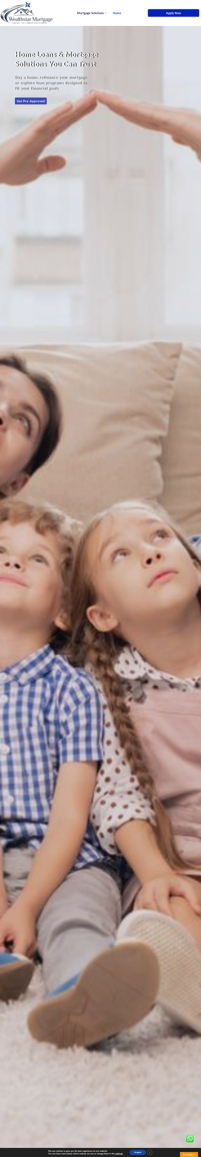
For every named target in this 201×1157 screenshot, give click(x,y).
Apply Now (173, 13)
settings (119, 1153)
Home (117, 13)
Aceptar (137, 1152)
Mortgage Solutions (90, 13)
